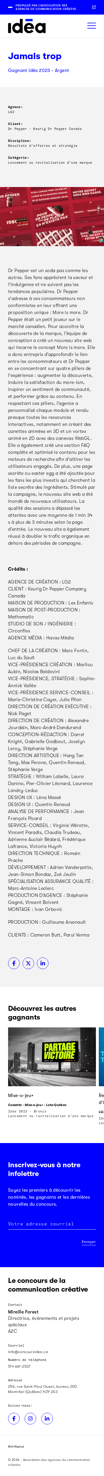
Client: (15, 124)
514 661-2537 (19, 1366)
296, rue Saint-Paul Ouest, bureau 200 (42, 1386)
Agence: (15, 107)
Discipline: (19, 140)
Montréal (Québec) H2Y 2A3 (32, 1391)
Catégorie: (18, 157)
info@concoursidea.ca (28, 1352)
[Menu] (91, 26)
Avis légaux (16, 1446)
